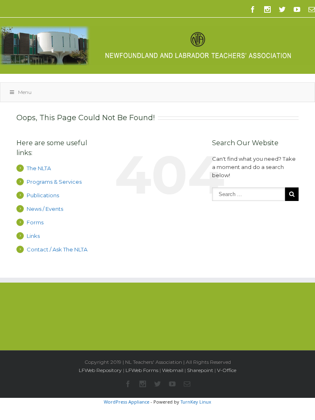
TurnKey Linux (195, 402)
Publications (43, 195)
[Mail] (311, 9)
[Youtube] (297, 9)
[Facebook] (252, 9)
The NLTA (39, 168)
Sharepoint (200, 370)
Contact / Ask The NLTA (57, 249)
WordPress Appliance (126, 402)
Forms (35, 222)
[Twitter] (282, 9)
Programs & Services (54, 181)
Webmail (172, 370)
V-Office (226, 370)
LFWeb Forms (142, 370)
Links (33, 236)
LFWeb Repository (100, 370)
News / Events (45, 208)
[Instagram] (267, 9)
